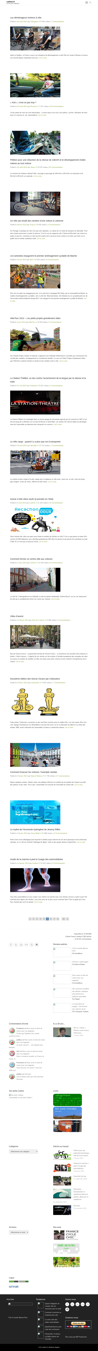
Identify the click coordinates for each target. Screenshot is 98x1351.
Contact (37, 945)
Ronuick (34, 106)
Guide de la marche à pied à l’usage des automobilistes (36, 859)
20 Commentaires (56, 106)
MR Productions (81, 1337)
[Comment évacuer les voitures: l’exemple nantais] (49, 755)
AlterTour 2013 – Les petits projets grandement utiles (35, 318)
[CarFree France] (14, 1282)
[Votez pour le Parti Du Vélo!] (66, 1266)
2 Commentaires (55, 322)
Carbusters (35, 683)
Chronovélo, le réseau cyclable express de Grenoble (52, 1336)
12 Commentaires (60, 833)
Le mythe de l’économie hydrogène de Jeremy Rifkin (35, 829)
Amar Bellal (35, 833)
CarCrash (27, 1074)
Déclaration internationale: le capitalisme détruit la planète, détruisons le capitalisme (81, 1194)
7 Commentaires (57, 21)
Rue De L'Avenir (38, 620)
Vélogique (34, 21)
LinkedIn (21, 945)
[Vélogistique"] (67, 1105)
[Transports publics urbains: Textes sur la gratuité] (67, 1132)
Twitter (16, 945)
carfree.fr (11, 2)
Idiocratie (77, 1206)
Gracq (32, 225)
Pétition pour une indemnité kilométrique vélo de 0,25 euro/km (81, 1153)
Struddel (33, 445)
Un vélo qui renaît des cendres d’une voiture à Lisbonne (36, 221)
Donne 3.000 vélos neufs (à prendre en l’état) (31, 499)
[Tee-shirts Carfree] (16, 1095)
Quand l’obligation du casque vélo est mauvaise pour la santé (53, 1306)
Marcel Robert (36, 776)
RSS (31, 945)
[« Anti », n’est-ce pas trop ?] (49, 85)
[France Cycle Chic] (66, 1239)
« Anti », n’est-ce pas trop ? (23, 102)
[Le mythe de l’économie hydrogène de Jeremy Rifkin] (49, 812)
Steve (33, 167)
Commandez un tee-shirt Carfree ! (20, 1097)
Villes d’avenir (16, 616)
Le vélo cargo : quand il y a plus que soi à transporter (35, 441)
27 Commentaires (63, 776)
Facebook (11, 945)
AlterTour (32, 322)
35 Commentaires (56, 167)
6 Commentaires (52, 260)
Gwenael (33, 386)
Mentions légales (54, 1347)
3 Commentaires (54, 225)
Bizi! (31, 260)
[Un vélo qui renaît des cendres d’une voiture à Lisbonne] (49, 204)
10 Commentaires (56, 503)
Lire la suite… (43, 58)
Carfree (32, 503)
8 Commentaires (56, 563)
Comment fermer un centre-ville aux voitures (31, 559)
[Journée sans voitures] (66, 1253)
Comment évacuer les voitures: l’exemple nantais (33, 772)
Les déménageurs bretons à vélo (25, 17)
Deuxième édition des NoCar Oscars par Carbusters (35, 679)
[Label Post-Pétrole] (14, 1287)
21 (63, 919)
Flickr (26, 945)
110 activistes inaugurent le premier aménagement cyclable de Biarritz (43, 256)
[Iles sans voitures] (67, 1118)
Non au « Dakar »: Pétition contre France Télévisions (81, 1030)
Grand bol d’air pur (80, 1176)
